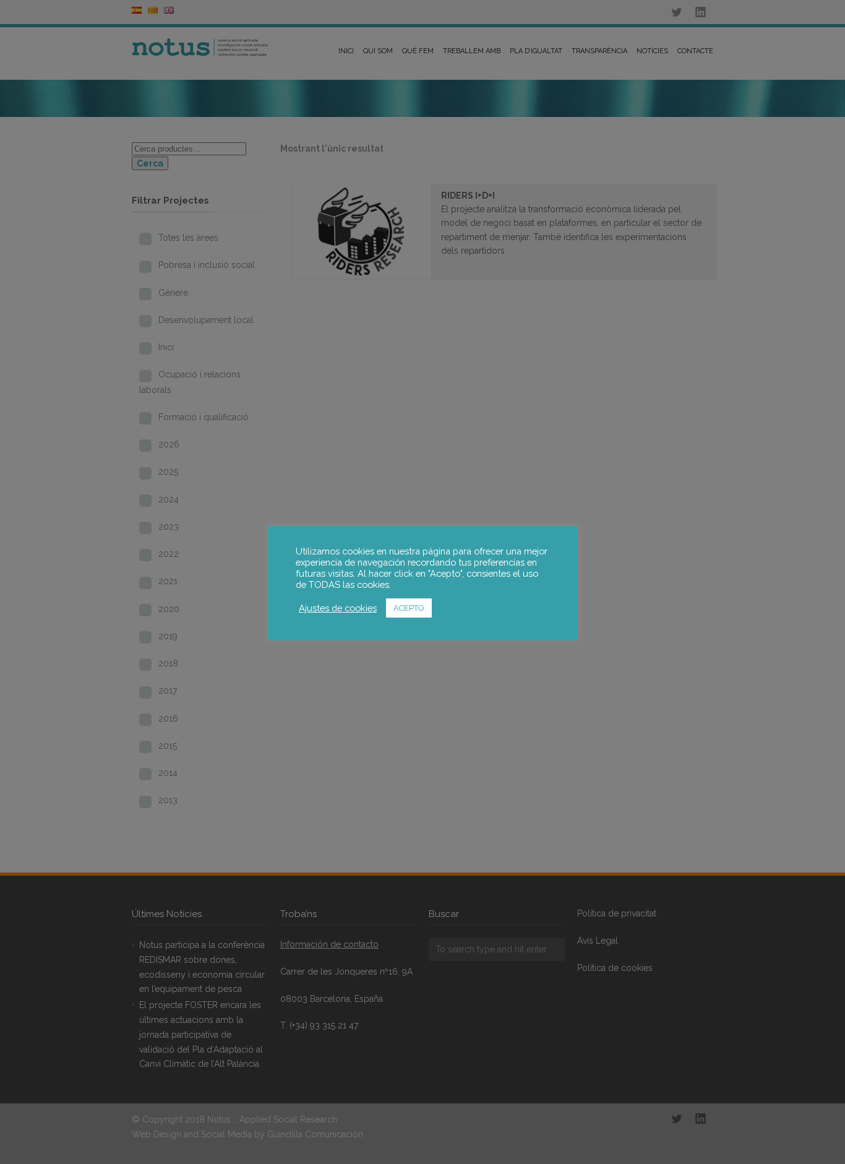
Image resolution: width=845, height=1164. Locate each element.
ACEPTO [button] (408, 608)
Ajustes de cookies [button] (338, 608)
